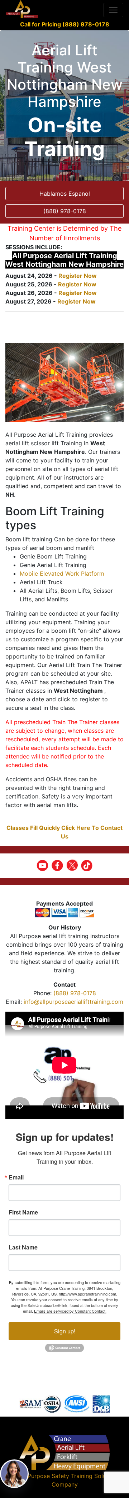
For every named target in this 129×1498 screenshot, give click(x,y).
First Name (23, 1212)
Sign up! (64, 1331)
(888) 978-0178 (74, 993)
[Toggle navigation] (113, 10)
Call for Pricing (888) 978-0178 (64, 24)
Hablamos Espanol (64, 193)
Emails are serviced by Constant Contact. (70, 1311)
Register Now (77, 275)
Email (16, 1177)
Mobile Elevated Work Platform (62, 573)
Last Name (23, 1247)
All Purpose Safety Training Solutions (69, 1475)
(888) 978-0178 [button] (64, 211)
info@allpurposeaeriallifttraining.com (73, 1001)
